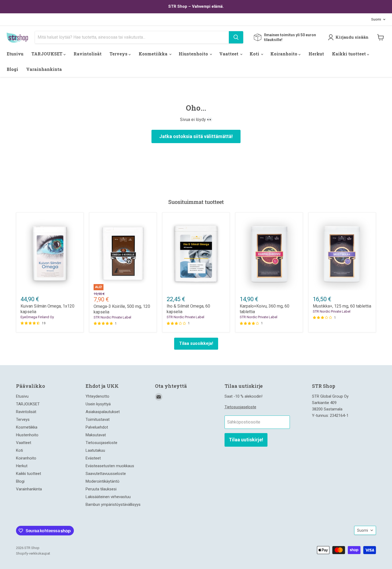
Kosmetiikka (154, 54)
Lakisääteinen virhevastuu (108, 496)
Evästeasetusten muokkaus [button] (110, 465)
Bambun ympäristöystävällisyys (113, 504)
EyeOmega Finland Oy (37, 317)
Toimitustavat (98, 419)
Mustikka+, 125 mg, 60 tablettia (342, 306)
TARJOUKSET (47, 54)
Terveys (119, 54)
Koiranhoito (284, 54)
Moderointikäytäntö (102, 481)
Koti (255, 54)
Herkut (316, 54)
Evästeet (93, 458)
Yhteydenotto (97, 396)
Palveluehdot (97, 427)
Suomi (376, 19)
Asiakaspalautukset (103, 411)
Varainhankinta (44, 69)
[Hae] (236, 37)
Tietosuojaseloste (101, 442)
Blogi (12, 69)
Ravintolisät (88, 54)
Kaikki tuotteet (349, 54)
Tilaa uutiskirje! (246, 439)
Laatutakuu (95, 450)
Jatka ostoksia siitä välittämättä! (196, 136)
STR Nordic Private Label (112, 317)
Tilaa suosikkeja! (196, 343)
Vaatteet (229, 54)
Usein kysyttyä (98, 404)
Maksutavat (96, 435)
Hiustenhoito (194, 54)
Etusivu (15, 54)
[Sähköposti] (158, 397)
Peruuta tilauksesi (101, 489)
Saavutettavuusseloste (106, 473)
